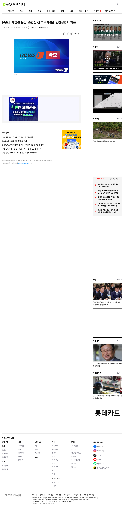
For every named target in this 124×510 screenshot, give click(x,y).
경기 (53, 456)
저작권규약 (67, 495)
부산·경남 (55, 460)
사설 (94, 279)
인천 (53, 470)
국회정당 (5, 453)
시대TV (96, 11)
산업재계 (21, 446)
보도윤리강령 (77, 495)
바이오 (20, 456)
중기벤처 (21, 453)
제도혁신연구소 (111, 11)
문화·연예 (55, 482)
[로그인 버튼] (121, 4)
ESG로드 (73, 456)
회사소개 (34, 495)
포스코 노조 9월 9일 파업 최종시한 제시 (14, 141)
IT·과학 (20, 460)
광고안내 (42, 495)
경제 (30, 11)
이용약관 (58, 495)
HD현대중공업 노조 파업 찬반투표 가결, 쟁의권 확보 (18, 137)
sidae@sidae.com (24, 163)
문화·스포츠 (83, 11)
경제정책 (5, 469)
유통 (19, 449)
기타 (53, 474)
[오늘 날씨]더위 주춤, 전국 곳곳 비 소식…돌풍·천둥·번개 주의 (21, 149)
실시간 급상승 (113, 179)
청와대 (4, 450)
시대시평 (96, 341)
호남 (53, 463)
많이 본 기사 (101, 179)
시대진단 (55, 446)
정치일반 (5, 457)
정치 (21, 11)
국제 (62, 11)
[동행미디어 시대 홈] (14, 4)
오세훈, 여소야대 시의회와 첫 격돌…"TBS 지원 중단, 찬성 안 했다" (23, 145)
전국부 (54, 453)
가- (71, 34)
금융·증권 (51, 11)
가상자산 (37, 453)
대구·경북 (55, 467)
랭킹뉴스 (73, 467)
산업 (39, 11)
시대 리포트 (97, 20)
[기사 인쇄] (63, 33)
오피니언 (10, 11)
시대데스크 (97, 373)
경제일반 (5, 465)
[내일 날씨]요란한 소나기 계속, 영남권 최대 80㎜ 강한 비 (19, 152)
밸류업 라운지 (75, 460)
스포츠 (54, 486)
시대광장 (96, 118)
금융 (36, 446)
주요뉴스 (73, 463)
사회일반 (55, 449)
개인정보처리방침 (89, 495)
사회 (71, 11)
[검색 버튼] (118, 4)
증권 (36, 449)
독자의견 (50, 495)
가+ (79, 34)
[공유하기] (67, 33)
